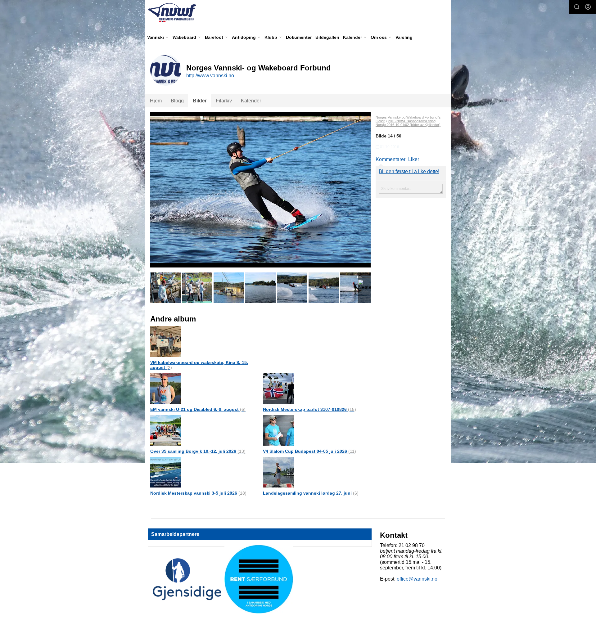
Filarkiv (224, 100)
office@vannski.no (417, 579)
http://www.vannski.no (210, 75)
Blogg (177, 100)
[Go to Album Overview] (165, 341)
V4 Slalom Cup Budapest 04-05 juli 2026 (309, 451)
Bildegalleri (327, 37)
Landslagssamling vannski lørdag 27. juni (311, 493)
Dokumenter (299, 37)
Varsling (404, 37)
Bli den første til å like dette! (409, 171)
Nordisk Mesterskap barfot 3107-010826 (309, 409)
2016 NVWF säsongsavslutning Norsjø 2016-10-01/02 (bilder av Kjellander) (408, 123)
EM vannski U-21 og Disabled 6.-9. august (198, 409)
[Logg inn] (588, 6)
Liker (413, 159)
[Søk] (576, 6)
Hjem (156, 100)
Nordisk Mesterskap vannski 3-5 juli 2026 (198, 493)
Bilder (200, 100)
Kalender (251, 100)
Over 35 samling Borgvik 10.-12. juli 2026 (198, 451)
